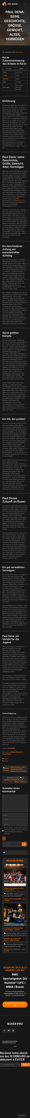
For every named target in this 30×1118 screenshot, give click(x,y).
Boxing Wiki (11, 748)
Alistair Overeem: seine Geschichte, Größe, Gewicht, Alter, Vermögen (18, 769)
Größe (5, 75)
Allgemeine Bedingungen (9, 1041)
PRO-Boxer (13, 4)
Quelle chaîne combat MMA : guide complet (15, 899)
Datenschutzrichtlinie (9, 1042)
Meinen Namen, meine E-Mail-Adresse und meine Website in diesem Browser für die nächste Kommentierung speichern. (15, 830)
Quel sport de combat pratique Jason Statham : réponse (13, 928)
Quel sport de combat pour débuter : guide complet (12, 939)
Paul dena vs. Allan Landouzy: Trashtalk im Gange (11, 779)
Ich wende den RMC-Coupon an (15, 1004)
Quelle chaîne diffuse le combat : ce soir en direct (14, 889)
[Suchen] (24, 844)
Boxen (6, 758)
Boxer (6, 761)
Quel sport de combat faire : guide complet (14, 950)
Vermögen (6, 87)
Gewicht (5, 78)
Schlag (17, 198)
